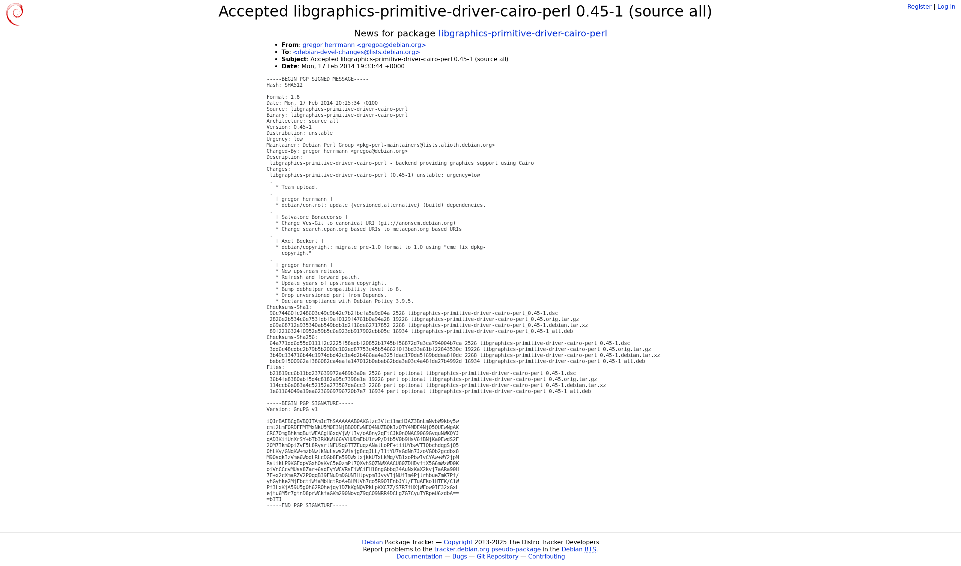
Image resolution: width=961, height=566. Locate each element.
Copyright (458, 542)
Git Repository (497, 556)
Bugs (459, 556)
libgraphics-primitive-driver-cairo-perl (522, 33)
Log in (946, 6)
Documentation (419, 556)
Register (919, 6)
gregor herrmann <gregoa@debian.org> (364, 44)
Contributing (546, 556)
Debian (372, 542)
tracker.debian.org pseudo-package (487, 549)
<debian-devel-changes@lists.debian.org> (356, 52)
